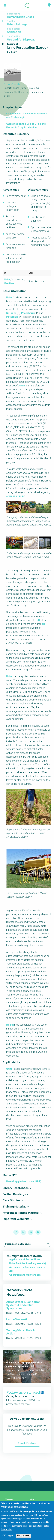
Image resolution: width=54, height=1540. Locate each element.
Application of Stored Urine (24, 1259)
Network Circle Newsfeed (19, 1292)
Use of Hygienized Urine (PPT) (23, 1181)
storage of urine (15, 496)
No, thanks (23, 1535)
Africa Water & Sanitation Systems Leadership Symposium (23, 1305)
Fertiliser (9, 283)
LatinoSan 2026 (16, 1319)
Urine (7, 279)
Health (10, 1024)
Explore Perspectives (48, 5)
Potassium (12, 316)
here (19, 1370)
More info (6, 1529)
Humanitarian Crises (20, 16)
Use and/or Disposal (21, 39)
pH (38, 620)
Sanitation (14, 32)
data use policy (42, 1526)
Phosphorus (28, 313)
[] (5, 5)
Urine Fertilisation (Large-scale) (27, 1263)
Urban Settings (17, 24)
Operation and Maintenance (25, 1274)
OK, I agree (8, 1535)
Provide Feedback (27, 1443)
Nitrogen (11, 313)
